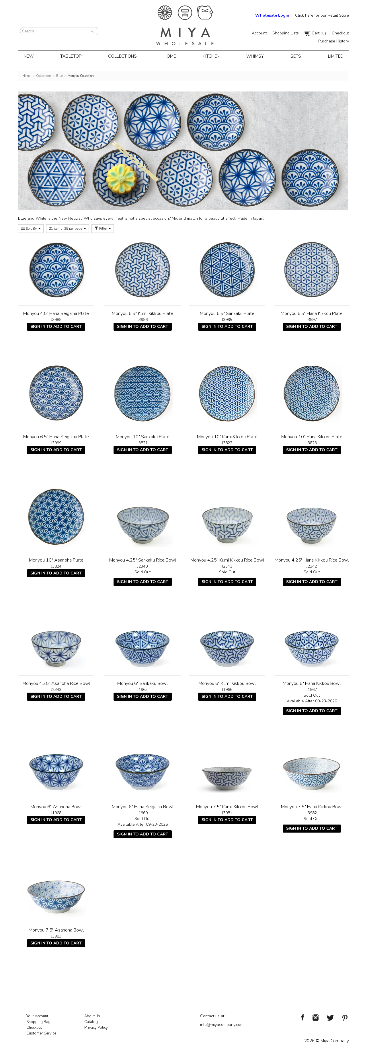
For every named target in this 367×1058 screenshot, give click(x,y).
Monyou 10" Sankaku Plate (142, 437)
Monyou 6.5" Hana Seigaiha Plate (56, 437)
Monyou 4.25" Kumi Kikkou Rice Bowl (227, 560)
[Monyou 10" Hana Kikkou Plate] (312, 393)
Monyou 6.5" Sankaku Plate (227, 313)
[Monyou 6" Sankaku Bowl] (142, 640)
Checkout (340, 33)
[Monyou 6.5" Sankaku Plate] (227, 270)
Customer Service (41, 1033)
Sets (295, 56)
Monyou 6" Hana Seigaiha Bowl (142, 807)
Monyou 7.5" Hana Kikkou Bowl (312, 807)
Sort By (31, 228)
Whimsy (255, 56)
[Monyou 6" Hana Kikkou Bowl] (312, 640)
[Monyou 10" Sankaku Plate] (142, 393)
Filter (103, 228)
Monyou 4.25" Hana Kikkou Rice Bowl (312, 560)
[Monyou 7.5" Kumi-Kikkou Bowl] (227, 763)
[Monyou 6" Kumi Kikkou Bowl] (227, 640)
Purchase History (333, 41)
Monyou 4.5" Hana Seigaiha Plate (56, 313)
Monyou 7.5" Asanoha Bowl (56, 930)
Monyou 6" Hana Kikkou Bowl (312, 683)
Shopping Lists (285, 33)
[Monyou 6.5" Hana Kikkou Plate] (312, 270)
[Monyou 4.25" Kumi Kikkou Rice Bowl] (227, 516)
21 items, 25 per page (66, 228)
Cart (318, 33)
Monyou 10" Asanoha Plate (56, 560)
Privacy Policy (96, 1027)
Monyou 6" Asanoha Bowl (56, 807)
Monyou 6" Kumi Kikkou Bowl (227, 683)
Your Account (37, 1016)
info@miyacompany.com (221, 1024)
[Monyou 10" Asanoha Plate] (56, 516)
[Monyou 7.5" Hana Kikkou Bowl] (312, 763)
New (29, 56)
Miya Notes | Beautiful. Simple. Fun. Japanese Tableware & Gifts (185, 25)
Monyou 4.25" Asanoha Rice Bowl (56, 683)
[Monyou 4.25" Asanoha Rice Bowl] (56, 640)
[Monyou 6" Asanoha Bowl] (56, 763)
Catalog (91, 1021)
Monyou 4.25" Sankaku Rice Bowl (142, 560)
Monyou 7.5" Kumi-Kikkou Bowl (227, 807)
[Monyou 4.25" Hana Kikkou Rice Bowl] (312, 516)
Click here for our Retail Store (322, 15)
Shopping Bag (38, 1021)
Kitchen (211, 56)
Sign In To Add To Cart (56, 326)
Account (259, 33)
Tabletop (70, 56)
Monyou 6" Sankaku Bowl (142, 683)
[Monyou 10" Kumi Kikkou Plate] (227, 393)
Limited (335, 56)
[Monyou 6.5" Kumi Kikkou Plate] (142, 270)
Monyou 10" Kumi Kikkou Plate (227, 437)
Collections (122, 56)
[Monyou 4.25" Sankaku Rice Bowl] (142, 516)
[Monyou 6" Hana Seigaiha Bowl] (142, 763)
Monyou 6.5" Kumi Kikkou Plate (142, 313)
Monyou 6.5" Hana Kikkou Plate (312, 313)
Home (169, 56)
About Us (92, 1016)
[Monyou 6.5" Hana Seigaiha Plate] (56, 393)
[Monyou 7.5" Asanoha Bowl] (56, 886)
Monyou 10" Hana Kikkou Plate (311, 437)
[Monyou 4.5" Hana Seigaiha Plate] (56, 270)
